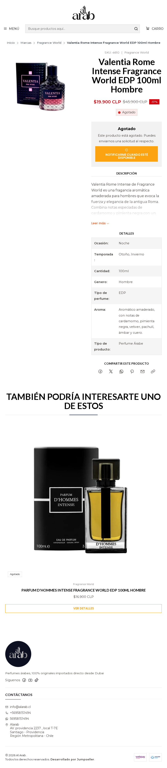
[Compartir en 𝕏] (111, 372)
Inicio (11, 42)
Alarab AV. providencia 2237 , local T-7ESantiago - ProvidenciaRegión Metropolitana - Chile (34, 730)
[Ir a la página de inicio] (83, 12)
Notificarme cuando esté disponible (126, 156)
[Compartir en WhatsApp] (121, 372)
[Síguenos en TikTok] (36, 680)
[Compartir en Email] (142, 372)
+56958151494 (20, 713)
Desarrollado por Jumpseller (72, 759)
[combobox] (82, 28)
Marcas (25, 42)
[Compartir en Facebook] (100, 372)
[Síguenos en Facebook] (24, 680)
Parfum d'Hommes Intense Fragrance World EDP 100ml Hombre (84, 590)
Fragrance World (49, 42)
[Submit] (136, 28)
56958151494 (19, 719)
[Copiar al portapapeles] (153, 372)
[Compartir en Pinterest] (132, 372)
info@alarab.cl (20, 707)
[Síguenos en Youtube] (30, 680)
